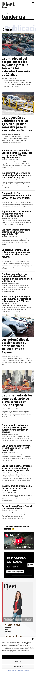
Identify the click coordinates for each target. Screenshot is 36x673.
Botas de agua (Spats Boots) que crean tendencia (17, 507)
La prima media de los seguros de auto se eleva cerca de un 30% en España (17, 400)
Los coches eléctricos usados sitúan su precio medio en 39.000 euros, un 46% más (17, 468)
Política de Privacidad (23, 670)
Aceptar (18, 657)
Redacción (4, 78)
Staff (6, 629)
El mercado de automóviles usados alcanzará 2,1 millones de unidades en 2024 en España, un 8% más (17, 154)
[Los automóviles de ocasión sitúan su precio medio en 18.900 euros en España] (18, 325)
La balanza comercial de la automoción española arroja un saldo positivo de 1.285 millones (16, 253)
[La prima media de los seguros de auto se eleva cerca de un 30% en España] (18, 381)
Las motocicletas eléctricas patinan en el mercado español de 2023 (16, 232)
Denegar (18, 662)
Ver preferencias (18, 666)
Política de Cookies (11, 670)
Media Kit (8, 631)
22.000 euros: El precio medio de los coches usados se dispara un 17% (17, 488)
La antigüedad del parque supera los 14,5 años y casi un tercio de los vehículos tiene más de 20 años (16, 66)
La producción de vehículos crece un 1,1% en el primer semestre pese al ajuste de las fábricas (17, 123)
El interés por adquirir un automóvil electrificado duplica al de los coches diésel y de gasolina (17, 277)
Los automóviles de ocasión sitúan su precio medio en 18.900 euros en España (16, 345)
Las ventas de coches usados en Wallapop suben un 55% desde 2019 (17, 448)
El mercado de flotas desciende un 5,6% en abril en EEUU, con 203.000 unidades (17, 195)
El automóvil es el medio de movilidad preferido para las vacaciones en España (16, 175)
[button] (33, 639)
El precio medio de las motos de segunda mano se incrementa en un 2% (16, 213)
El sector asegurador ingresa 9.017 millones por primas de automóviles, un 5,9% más (16, 299)
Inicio (3, 13)
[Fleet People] (8, 5)
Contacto (8, 627)
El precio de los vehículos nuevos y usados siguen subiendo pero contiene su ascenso (15, 428)
